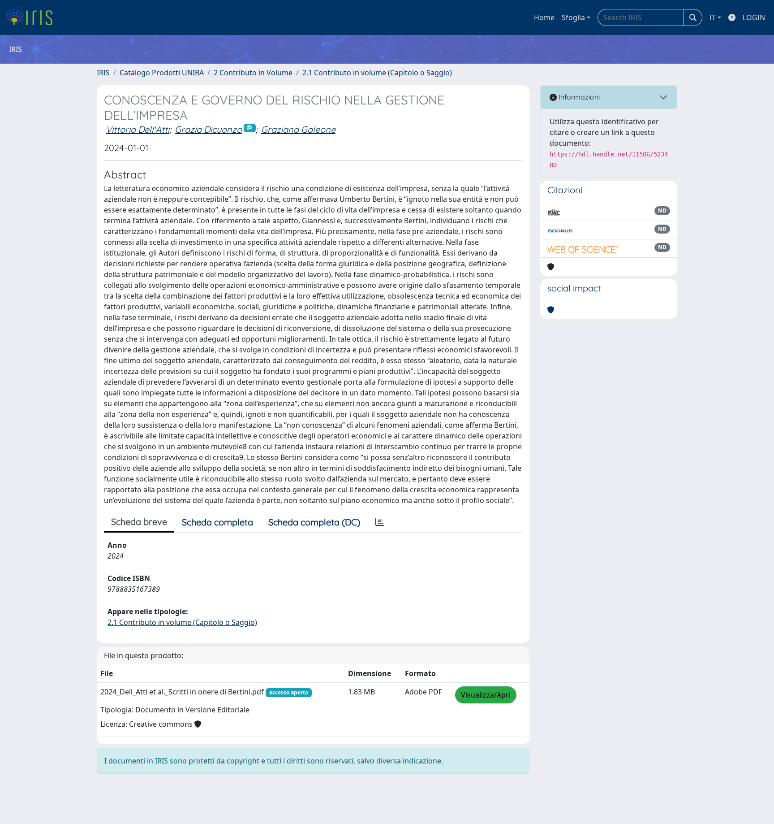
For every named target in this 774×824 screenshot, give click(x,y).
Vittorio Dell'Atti (137, 129)
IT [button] (713, 17)
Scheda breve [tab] (139, 521)
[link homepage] (32, 17)
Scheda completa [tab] (217, 522)
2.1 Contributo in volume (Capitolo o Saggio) (377, 73)
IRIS (103, 73)
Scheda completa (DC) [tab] (314, 522)
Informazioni (578, 96)
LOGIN (754, 17)
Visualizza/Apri (486, 695)
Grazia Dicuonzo (208, 129)
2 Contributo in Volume (253, 73)
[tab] (380, 522)
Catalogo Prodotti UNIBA (162, 73)
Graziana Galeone (298, 129)
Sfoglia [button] (573, 17)
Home (544, 17)
